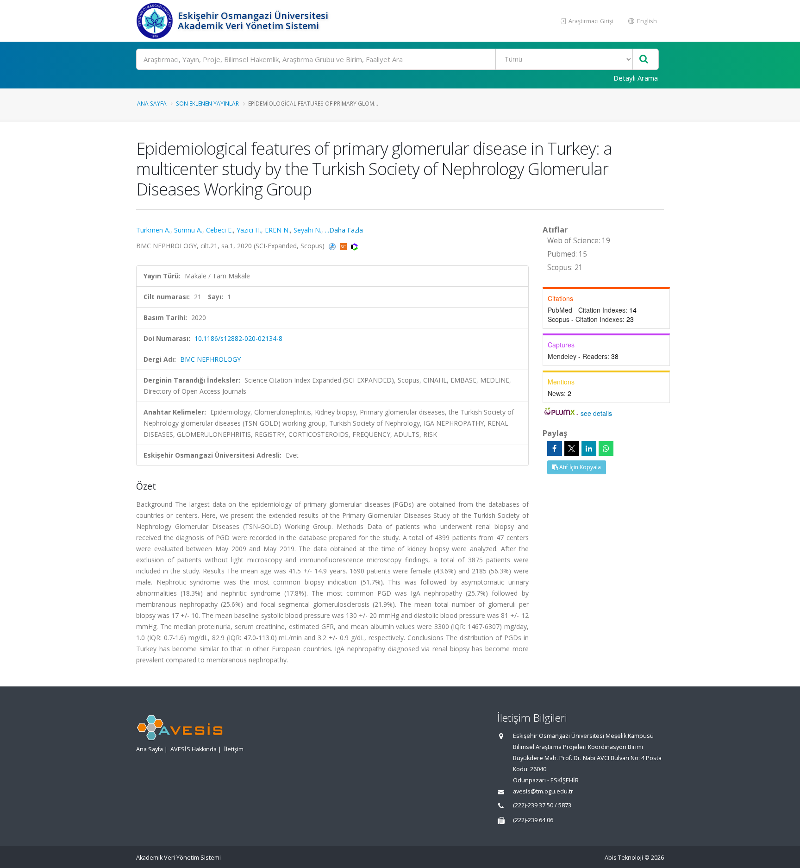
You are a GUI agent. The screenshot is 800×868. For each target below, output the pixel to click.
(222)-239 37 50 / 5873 (542, 805)
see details (596, 413)
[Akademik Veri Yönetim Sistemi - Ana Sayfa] (155, 21)
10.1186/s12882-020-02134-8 (238, 338)
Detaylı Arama (635, 77)
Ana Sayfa (152, 103)
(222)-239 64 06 (533, 820)
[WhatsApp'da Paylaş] (606, 448)
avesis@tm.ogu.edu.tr (543, 791)
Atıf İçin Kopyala (579, 467)
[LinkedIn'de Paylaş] (588, 448)
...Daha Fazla (344, 230)
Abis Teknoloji (624, 858)
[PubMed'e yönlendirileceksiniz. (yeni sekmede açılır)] (333, 245)
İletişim (234, 749)
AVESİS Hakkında (193, 749)
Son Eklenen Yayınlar (207, 103)
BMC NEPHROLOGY (210, 359)
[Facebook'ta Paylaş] (554, 448)
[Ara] (643, 59)
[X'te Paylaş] (571, 448)
